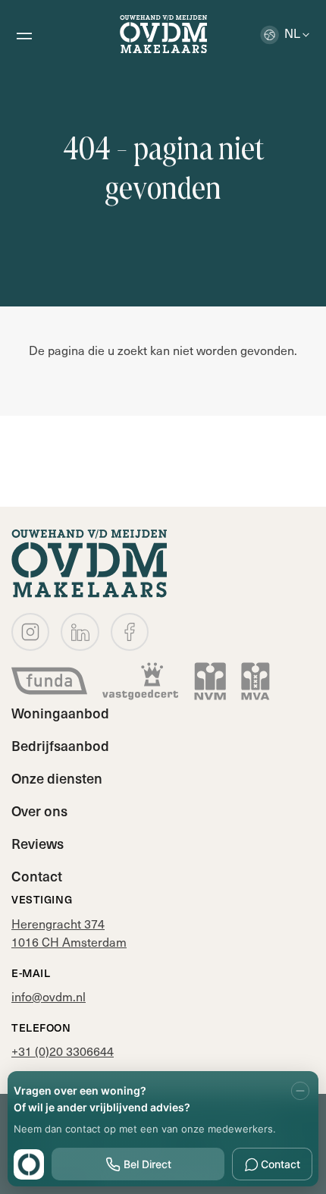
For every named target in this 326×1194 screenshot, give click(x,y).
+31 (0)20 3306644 (62, 1051)
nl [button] (292, 33)
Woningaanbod (60, 712)
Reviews (37, 843)
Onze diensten (56, 777)
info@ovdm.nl (48, 996)
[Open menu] (23, 34)
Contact (36, 875)
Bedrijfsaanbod (60, 745)
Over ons (39, 810)
